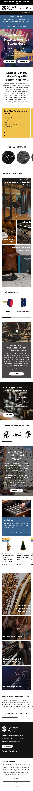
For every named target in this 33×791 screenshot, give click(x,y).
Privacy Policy (14, 774)
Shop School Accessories (15, 713)
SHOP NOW (8, 414)
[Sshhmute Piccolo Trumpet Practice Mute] (23, 544)
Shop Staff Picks (16, 532)
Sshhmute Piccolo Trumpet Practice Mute (22, 557)
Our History (16, 490)
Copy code (22, 26)
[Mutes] (8, 302)
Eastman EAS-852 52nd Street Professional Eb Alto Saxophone (8, 558)
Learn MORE (15, 373)
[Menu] (30, 8)
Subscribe (7, 746)
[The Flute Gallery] (23, 157)
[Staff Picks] (16, 508)
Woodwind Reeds (23, 312)
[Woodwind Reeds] (23, 302)
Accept (16, 778)
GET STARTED (10, 134)
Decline (16, 783)
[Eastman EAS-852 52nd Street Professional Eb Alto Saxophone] (8, 544)
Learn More (23, 61)
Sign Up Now (10, 61)
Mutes (8, 312)
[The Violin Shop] (8, 157)
